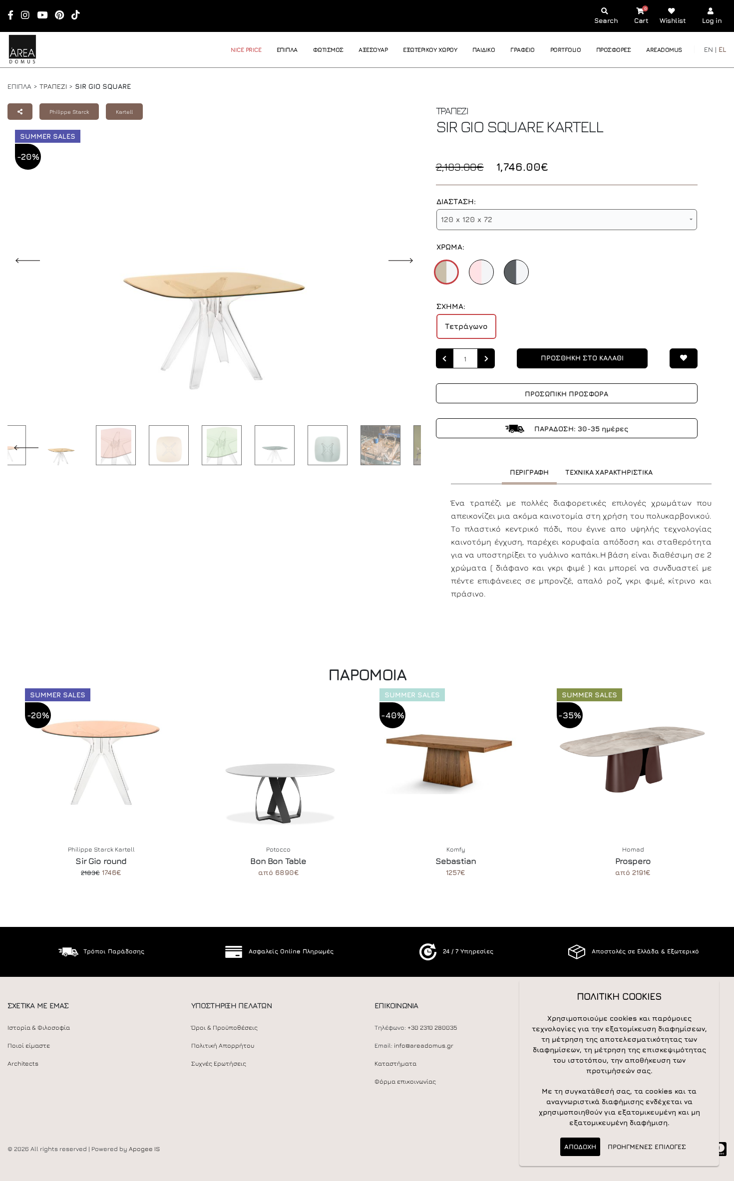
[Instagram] (28, 15)
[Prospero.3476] (633, 758)
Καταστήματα (395, 1063)
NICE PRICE (246, 49)
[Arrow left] (444, 358)
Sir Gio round (100, 861)
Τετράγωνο (466, 326)
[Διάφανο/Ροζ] (481, 272)
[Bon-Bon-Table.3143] (278, 758)
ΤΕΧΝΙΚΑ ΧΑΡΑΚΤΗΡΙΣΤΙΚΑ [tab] (609, 472)
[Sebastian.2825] (455, 758)
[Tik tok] (78, 15)
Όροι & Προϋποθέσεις (224, 1027)
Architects (22, 1063)
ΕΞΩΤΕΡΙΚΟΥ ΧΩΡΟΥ (430, 49)
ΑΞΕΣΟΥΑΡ (373, 49)
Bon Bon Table (278, 861)
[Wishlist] (684, 358)
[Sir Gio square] (58, 447)
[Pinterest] (62, 15)
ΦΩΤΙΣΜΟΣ (328, 49)
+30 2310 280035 (432, 1027)
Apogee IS (144, 1149)
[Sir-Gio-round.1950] (101, 758)
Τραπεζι (53, 86)
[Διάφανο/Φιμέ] (516, 272)
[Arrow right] (486, 358)
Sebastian (455, 861)
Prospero (633, 861)
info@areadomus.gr (423, 1045)
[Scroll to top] (716, 1170)
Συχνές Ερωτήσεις (218, 1063)
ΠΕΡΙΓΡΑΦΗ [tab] (529, 472)
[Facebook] (13, 15)
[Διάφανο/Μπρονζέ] (446, 272)
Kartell (124, 111)
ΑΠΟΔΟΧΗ (580, 1147)
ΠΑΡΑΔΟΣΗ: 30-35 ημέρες (580, 428)
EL (723, 49)
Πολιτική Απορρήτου (222, 1045)
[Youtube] (45, 15)
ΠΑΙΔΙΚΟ (483, 49)
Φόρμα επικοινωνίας (405, 1081)
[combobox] (566, 219)
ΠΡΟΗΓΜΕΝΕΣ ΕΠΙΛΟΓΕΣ (647, 1147)
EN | (710, 49)
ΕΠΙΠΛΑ (287, 49)
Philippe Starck (69, 111)
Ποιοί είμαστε (28, 1045)
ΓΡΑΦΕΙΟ (522, 49)
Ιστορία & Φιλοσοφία (38, 1027)
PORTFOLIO (565, 49)
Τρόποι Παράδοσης (113, 951)
